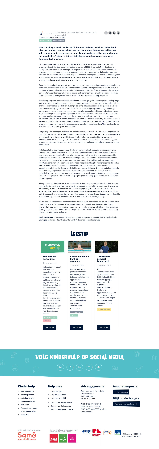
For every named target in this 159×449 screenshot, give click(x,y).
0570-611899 (89, 399)
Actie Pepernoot (27, 394)
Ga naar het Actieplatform (61, 402)
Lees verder (49, 327)
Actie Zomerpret (104, 309)
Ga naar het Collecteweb (61, 406)
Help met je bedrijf (58, 398)
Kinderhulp (26, 386)
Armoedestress (45, 40)
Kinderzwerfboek (28, 401)
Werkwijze (25, 405)
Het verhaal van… (50, 318)
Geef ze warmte (27, 391)
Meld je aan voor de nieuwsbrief (126, 404)
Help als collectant (58, 394)
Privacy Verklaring (28, 411)
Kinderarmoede (58, 40)
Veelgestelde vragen (29, 408)
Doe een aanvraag (121, 392)
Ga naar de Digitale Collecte (62, 409)
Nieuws (49, 34)
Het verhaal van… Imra (49, 257)
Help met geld (56, 391)
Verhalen (47, 321)
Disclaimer (25, 415)
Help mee (55, 386)
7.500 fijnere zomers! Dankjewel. (103, 259)
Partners (74, 315)
